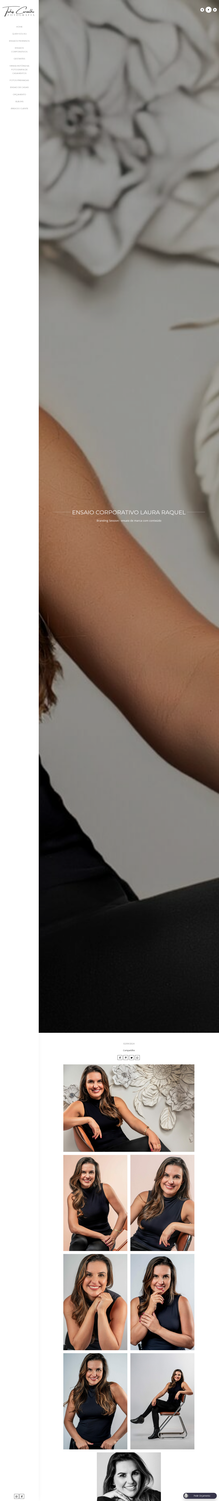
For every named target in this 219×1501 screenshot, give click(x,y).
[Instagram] (16, 1496)
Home (19, 27)
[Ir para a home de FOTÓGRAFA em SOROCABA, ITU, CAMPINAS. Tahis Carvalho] (19, 11)
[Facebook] (22, 1496)
